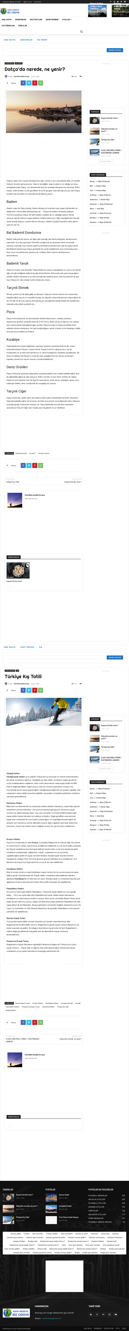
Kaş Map (100, 208)
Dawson (93, 222)
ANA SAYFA (88, 1328)
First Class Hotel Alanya (68, 1217)
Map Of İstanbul (106, 204)
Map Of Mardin (105, 222)
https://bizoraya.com (31, 498)
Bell (91, 186)
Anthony (93, 195)
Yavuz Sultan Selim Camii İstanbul (96, 6)
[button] (81, 32)
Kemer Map (105, 199)
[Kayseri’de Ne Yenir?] (18, 570)
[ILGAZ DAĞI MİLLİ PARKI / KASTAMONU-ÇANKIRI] (95, 152)
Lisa (91, 190)
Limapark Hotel (65, 1206)
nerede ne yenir (43, 453)
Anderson (93, 199)
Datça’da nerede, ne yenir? (27, 1206)
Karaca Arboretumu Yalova (120, 6)
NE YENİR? (42, 40)
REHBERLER (98, 1328)
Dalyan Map (101, 186)
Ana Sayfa (9, 40)
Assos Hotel (64, 1195)
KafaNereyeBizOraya (98, 12)
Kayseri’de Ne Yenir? (73, 482)
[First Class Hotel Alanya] (51, 1220)
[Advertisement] (49, 11)
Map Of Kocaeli (104, 181)
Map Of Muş (104, 218)
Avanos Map (101, 190)
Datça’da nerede (21, 453)
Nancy (92, 181)
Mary (92, 208)
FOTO (118, 1328)
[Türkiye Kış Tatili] (95, 142)
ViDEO (124, 1328)
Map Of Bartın (105, 195)
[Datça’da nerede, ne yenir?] (95, 131)
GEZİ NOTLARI (109, 1328)
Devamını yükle (105, 161)
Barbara (93, 218)
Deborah (93, 204)
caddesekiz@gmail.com (51, 1318)
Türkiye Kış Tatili (12, 482)
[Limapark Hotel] (51, 1209)
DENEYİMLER (26, 40)
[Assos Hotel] (51, 1198)
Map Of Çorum (105, 213)
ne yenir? (32, 453)
